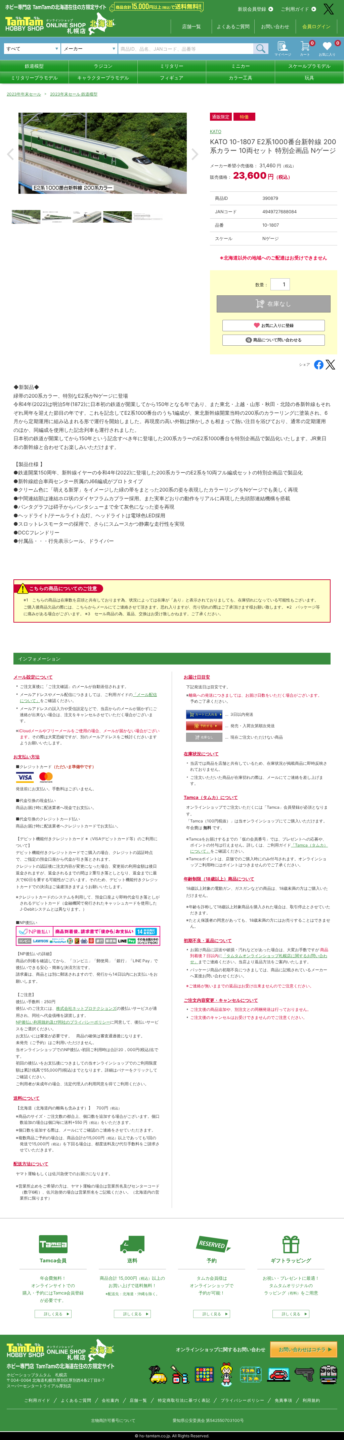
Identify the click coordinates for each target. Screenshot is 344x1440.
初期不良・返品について (208, 940)
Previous (10, 154)
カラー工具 (240, 77)
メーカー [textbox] (73, 48)
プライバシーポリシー (242, 1400)
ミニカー (240, 66)
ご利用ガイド (295, 9)
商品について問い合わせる (277, 339)
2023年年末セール (24, 94)
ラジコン (103, 66)
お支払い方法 (26, 756)
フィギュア (171, 77)
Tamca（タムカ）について (211, 797)
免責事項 (283, 1400)
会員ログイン (316, 26)
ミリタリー (171, 66)
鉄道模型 (34, 66)
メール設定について (33, 677)
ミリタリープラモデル (34, 77)
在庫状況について (201, 753)
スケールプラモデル (309, 66)
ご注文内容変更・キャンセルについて (221, 1000)
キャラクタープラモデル (103, 77)
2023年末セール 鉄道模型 (73, 94)
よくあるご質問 (233, 26)
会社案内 (110, 1400)
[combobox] (89, 48)
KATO (215, 131)
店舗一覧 (191, 26)
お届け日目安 (197, 677)
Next (195, 154)
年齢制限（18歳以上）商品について (219, 878)
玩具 (309, 77)
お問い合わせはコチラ (302, 1349)
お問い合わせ (275, 26)
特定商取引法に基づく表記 (184, 1400)
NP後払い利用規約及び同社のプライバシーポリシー (63, 1022)
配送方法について (30, 1163)
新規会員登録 (252, 9)
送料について (26, 1098)
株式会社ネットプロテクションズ (86, 1008)
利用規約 (311, 1400)
